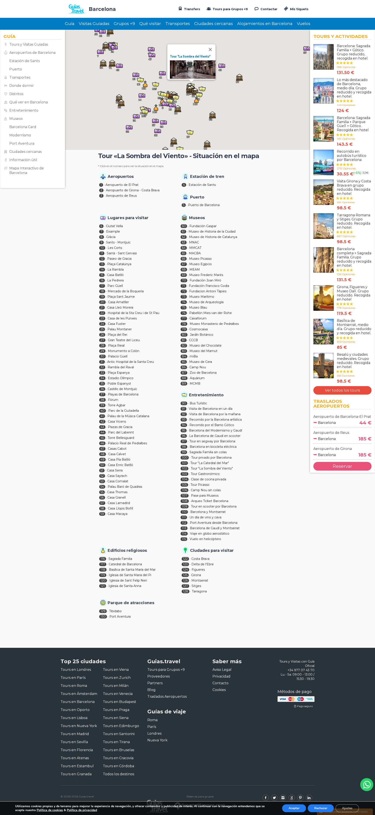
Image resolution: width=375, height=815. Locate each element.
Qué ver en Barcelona (28, 102)
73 (184, 297)
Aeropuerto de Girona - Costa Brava (133, 190)
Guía (69, 23)
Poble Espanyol (119, 383)
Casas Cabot (117, 449)
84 (184, 356)
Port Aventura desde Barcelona (213, 523)
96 (184, 436)
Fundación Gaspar (203, 226)
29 (102, 351)
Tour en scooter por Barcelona (214, 506)
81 (183, 340)
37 (102, 394)
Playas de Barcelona (123, 394)
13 (102, 264)
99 (184, 452)
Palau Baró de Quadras (125, 487)
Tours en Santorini (119, 734)
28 (102, 345)
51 (101, 470)
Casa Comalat (117, 481)
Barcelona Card (22, 127)
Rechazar (320, 808)
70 (184, 280)
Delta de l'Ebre (202, 564)
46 (102, 443)
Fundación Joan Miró (205, 280)
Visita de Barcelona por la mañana (214, 414)
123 (185, 564)
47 (102, 449)
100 (185, 458)
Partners (155, 683)
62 (183, 237)
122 (185, 559)
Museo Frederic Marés (206, 275)
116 (102, 559)
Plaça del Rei (117, 335)
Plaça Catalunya (119, 264)
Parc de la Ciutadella (123, 411)
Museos (16, 119)
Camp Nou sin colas (206, 490)
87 (184, 373)
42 (102, 421)
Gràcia (110, 237)
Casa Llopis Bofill (120, 508)
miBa (194, 356)
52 (102, 476)
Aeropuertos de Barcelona (32, 53)
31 (102, 362)
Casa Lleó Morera (120, 307)
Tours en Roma (74, 686)
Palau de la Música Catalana (128, 416)
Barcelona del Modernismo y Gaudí (215, 430)
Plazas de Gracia (120, 427)
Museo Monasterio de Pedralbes (214, 324)
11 (101, 253)
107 (184, 496)
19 (102, 297)
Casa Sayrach (117, 476)
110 (184, 512)
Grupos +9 (124, 23)
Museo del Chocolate (205, 345)
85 (184, 362)
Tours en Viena (116, 670)
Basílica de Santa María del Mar (132, 570)
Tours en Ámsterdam (79, 694)
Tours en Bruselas (118, 750)
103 (184, 474)
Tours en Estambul (77, 766)
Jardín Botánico (201, 335)
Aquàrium (197, 378)
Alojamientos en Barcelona (265, 23)
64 (184, 248)
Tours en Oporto (75, 710)
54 (102, 487)
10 (102, 248)
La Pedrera (115, 280)
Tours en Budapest (119, 702)
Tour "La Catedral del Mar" (209, 463)
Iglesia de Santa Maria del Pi (130, 575)
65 (183, 253)
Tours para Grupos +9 (230, 9)
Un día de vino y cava (205, 517)
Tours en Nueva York (79, 726)
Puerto (15, 69)
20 (102, 302)
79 (184, 329)
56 (102, 497)
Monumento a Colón (123, 351)
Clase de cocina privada (208, 479)
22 (102, 313)
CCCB (193, 340)
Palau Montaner (119, 329)
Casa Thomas (117, 492)
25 (102, 329)
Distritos (16, 94)
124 (185, 570)
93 (184, 420)
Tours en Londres (76, 670)
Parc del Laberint (121, 432)
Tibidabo (115, 611)
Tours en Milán (115, 686)
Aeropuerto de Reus (121, 196)
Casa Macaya (117, 514)
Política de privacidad (82, 810)
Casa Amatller (118, 302)
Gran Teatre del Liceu (124, 340)
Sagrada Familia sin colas (208, 452)
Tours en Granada (76, 774)
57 (102, 503)
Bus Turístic (198, 403)
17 (102, 286)
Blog (151, 690)
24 (102, 324)
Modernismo (20, 135)
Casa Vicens (117, 421)
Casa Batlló (115, 275)
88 (184, 378)
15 (101, 275)
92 (184, 414)
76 (184, 313)
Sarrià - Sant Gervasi (122, 253)
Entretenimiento (23, 110)
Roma (152, 720)
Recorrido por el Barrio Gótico (211, 425)
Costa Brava (200, 559)
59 (102, 514)
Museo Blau (198, 307)
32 (102, 367)
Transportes (177, 23)
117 (102, 564)
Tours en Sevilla (74, 742)
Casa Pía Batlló (119, 459)
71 (183, 286)
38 (102, 400)
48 (102, 454)
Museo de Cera (200, 362)
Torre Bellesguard (121, 438)
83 (184, 351)
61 (183, 231)
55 (102, 492)
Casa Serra (115, 470)
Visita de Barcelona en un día (210, 409)
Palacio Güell (117, 356)
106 (184, 490)
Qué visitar (150, 23)
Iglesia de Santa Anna (125, 586)
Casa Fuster (117, 324)
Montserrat (199, 580)
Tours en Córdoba (118, 766)
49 (102, 459)
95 (183, 430)
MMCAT (195, 248)
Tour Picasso (200, 485)
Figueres (198, 570)
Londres (154, 733)
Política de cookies (50, 810)
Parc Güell (115, 286)
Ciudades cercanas (213, 23)
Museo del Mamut (203, 351)
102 (184, 468)
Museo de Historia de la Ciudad (212, 231)
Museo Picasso (200, 259)
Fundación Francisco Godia (209, 286)
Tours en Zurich (117, 678)
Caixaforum (198, 318)
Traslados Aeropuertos (167, 696)
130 (103, 616)
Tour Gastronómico (205, 474)
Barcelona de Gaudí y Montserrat (215, 528)
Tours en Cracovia (118, 758)
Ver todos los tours (342, 390)
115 (184, 539)
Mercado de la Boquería (126, 291)
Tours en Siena (115, 718)
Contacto (220, 683)
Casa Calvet (117, 454)
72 (184, 291)
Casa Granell (116, 497)
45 (102, 438)
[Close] (210, 49)
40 (102, 411)
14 (102, 269)
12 (102, 259)
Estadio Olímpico (120, 378)
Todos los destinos (118, 774)
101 (184, 463)
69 (184, 275)
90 (184, 403)
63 (183, 242)
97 (184, 441)
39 (102, 405)
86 (184, 367)
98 (184, 447)
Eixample (113, 231)
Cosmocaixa (198, 329)
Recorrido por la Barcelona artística (215, 420)
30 (102, 356)
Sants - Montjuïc (118, 242)
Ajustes (347, 808)
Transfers (191, 9)
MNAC (194, 242)
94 (184, 425)
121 (102, 586)
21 (102, 307)
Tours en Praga (116, 710)
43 (102, 427)
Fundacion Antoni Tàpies (207, 291)
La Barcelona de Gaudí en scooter (214, 436)
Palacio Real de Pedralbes (127, 443)
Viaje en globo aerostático (209, 534)
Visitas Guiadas (94, 23)
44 (102, 432)
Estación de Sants (24, 61)
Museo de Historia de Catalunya (213, 237)
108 (185, 501)
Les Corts (115, 248)
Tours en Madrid (75, 734)
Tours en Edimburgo (121, 726)
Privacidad (221, 676)
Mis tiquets (298, 9)
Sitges (196, 586)
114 (184, 534)
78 (184, 324)
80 (184, 335)
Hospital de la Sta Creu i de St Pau (133, 313)
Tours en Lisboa (74, 718)
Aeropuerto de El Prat (121, 185)
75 (183, 307)
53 (102, 481)
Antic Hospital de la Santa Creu (130, 362)
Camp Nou (197, 367)
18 (102, 291)
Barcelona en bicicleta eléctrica (213, 447)
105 (184, 485)
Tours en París (73, 678)
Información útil (23, 160)
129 (102, 611)
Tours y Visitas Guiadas (28, 44)
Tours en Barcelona (78, 702)
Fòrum (113, 400)
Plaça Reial (116, 345)
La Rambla (115, 269)
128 (185, 591)
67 (184, 264)
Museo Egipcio (200, 264)
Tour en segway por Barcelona (212, 441)
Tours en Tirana (116, 742)
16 (102, 280)
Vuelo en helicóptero (205, 539)
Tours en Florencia (77, 750)
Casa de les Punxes (122, 318)
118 (102, 570)
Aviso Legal (222, 670)
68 (184, 269)
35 (102, 383)
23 (102, 318)
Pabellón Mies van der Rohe (210, 313)
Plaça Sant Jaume (121, 297)
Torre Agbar (116, 405)
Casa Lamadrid (119, 503)
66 (183, 259)
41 (102, 416)
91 (183, 409)
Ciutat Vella (114, 226)
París (151, 727)
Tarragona (199, 591)
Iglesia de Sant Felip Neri (128, 580)
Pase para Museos (205, 496)
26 (102, 335)
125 (185, 575)
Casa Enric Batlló (120, 465)
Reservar (342, 466)
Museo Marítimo (201, 297)
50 (102, 465)
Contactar (268, 9)
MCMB (195, 383)
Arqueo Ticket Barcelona (209, 501)
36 (102, 389)
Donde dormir (21, 86)
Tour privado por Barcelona (211, 458)
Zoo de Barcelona (203, 373)
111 (184, 517)
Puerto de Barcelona (204, 205)
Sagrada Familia (120, 559)
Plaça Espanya (119, 373)
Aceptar (294, 808)
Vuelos (303, 23)
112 (184, 523)
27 (102, 340)
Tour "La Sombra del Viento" (190, 56)
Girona (196, 575)
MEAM (194, 269)
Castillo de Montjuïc (122, 389)
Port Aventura (21, 143)
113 (184, 528)
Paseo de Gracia (119, 259)
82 (184, 345)
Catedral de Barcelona (125, 564)
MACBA (195, 253)
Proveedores (158, 676)
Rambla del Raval (121, 367)
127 (185, 586)
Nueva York (157, 740)
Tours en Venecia (118, 694)
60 (184, 226)
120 (103, 580)
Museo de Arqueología (206, 302)
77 (184, 318)
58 (102, 508)
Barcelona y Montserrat (208, 512)
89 (184, 383)
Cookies (219, 690)
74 (184, 302)
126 (185, 580)
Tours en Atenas (75, 758)
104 (184, 479)
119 (102, 575)
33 (102, 373)
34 (102, 378)
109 (184, 506)
